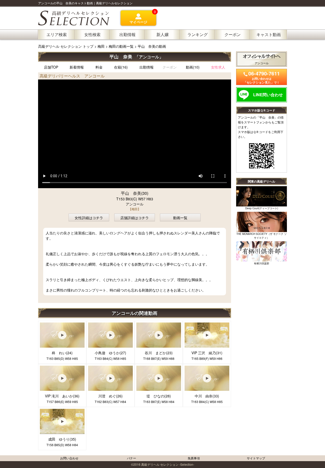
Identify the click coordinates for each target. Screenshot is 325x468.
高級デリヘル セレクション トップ (66, 46)
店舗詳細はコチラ (134, 217)
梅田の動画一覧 (121, 46)
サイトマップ (256, 458)
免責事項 (194, 458)
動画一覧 (180, 217)
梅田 (101, 46)
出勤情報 (146, 67)
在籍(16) (121, 67)
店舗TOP (51, 67)
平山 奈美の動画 (152, 46)
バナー (131, 458)
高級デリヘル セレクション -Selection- (167, 464)
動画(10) (193, 67)
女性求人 (218, 67)
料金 (99, 67)
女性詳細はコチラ (89, 217)
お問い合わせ (69, 458)
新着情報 (77, 67)
